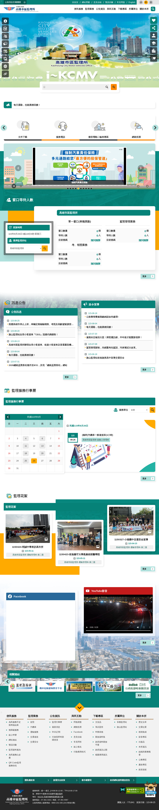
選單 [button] (79, 707)
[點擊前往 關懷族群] (153, 58)
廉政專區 (143, 765)
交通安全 (34, 742)
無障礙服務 (14, 730)
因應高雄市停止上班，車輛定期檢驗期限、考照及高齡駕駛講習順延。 (42, 322)
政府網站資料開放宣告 (120, 780)
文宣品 (98, 722)
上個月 (8, 417)
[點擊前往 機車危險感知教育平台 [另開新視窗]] (21, 686)
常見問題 (121, 2)
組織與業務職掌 (145, 753)
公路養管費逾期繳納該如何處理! (102, 315)
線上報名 (78, 747)
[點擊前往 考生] (153, 43)
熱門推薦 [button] (153, 20)
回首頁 (75, 2)
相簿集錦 (143, 732)
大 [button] (151, 2)
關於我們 (59, 794)
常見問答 (78, 742)
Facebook (78, 732)
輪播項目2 (70, 188)
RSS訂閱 (56, 732)
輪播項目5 (78, 188)
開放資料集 (100, 737)
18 (26, 453)
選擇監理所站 (19, 240)
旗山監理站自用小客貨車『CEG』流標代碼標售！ (33, 333)
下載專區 (122, 9)
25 (26, 461)
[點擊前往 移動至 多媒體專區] (5, 66)
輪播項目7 (83, 188)
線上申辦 (13, 735)
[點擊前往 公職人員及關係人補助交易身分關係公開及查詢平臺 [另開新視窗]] (50, 686)
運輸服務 (34, 732)
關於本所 (144, 9)
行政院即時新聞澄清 (58, 738)
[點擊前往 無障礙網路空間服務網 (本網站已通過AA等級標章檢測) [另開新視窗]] (135, 790)
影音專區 (143, 737)
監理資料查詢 (15, 750)
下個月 (60, 417)
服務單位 (123, 410)
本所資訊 (143, 747)
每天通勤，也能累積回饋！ (22, 353)
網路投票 (78, 727)
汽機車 (33, 727)
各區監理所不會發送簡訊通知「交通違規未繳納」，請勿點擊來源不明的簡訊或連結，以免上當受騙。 (64, 105)
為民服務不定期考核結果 (15, 723)
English (132, 2)
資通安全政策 (59, 780)
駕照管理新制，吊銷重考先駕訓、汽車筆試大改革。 (112, 346)
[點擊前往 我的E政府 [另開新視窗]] (122, 790)
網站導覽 (86, 2)
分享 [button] (153, 28)
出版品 (142, 742)
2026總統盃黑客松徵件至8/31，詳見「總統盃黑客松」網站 (38, 363)
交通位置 (143, 727)
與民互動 (111, 9)
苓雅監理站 (122, 722)
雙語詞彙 (109, 2)
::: (1, 1)
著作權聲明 (87, 780)
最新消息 (56, 727)
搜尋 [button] (153, 9)
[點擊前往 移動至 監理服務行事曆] (5, 51)
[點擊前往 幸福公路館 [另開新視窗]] (79, 686)
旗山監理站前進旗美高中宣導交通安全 (105, 356)
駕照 (32, 722)
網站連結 (13, 740)
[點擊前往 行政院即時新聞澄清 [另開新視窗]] (108, 686)
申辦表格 (99, 732)
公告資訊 (100, 9)
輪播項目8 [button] (86, 188)
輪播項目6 (81, 188)
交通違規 (34, 737)
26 (34, 461)
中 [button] (146, 2)
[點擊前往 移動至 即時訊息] (5, 21)
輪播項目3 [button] (73, 188)
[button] (79, 50)
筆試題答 (99, 727)
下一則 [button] (155, 128)
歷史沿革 (143, 722)
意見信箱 (97, 2)
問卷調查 (78, 722)
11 (26, 446)
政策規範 (143, 770)
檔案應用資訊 (101, 755)
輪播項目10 (91, 188)
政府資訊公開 (101, 750)
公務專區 (143, 760)
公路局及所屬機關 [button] (13, 2)
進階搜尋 (114, 87)
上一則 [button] (4, 128)
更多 (144, 276)
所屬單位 (133, 9)
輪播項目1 (68, 188)
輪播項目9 (89, 188)
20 (42, 453)
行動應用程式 (80, 752)
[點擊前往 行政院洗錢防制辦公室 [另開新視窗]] (137, 686)
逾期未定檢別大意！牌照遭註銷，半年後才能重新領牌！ (114, 336)
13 (42, 446)
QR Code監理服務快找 (15, 764)
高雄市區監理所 (26, 9)
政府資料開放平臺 (101, 743)
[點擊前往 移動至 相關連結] (5, 73)
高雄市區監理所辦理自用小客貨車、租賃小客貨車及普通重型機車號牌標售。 (42, 343)
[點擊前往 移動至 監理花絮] (5, 58)
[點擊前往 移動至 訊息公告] (5, 43)
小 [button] (141, 2)
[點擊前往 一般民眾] (153, 35)
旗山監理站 (122, 727)
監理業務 (89, 9)
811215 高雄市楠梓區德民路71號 (50, 797)
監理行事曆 (57, 722)
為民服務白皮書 (15, 756)
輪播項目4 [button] (76, 188)
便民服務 (78, 9)
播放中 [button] (14, 186)
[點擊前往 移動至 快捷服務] (5, 28)
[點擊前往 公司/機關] (153, 50)
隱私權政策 (30, 780)
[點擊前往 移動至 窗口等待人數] (5, 36)
